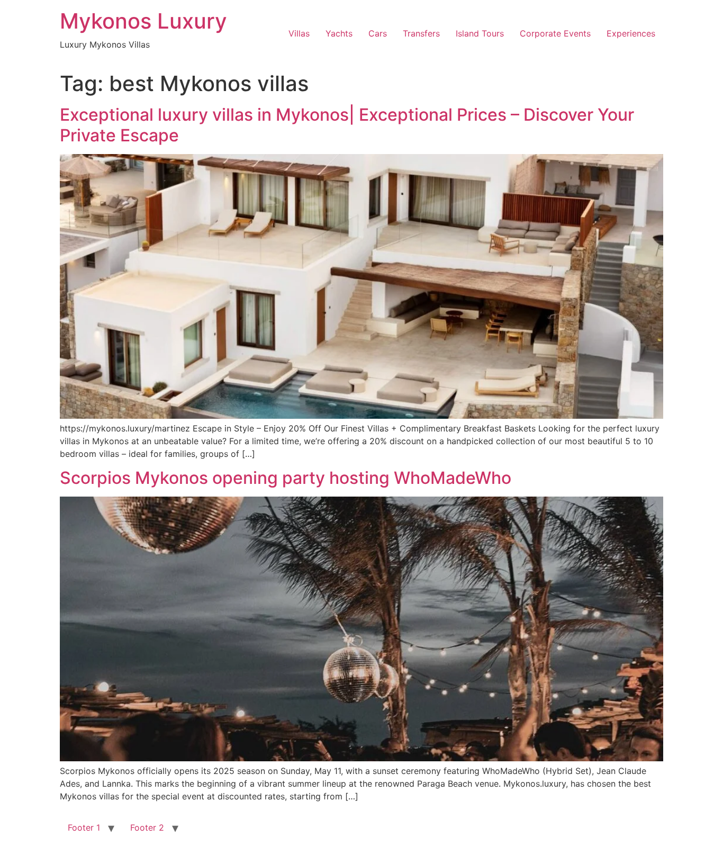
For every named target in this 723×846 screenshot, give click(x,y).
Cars (377, 33)
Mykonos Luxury (143, 21)
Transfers (421, 33)
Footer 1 (84, 827)
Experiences (631, 33)
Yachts (339, 33)
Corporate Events (555, 33)
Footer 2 (147, 827)
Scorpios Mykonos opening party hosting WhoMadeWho (285, 477)
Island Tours (480, 33)
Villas (299, 33)
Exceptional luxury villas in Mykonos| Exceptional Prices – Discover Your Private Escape (347, 124)
